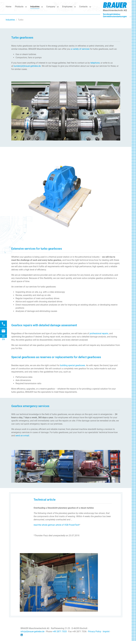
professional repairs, (99, 320)
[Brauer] (115, 6)
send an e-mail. (22, 422)
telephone (95, 63)
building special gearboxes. (73, 351)
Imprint (106, 618)
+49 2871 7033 (59, 618)
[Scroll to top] (128, 633)
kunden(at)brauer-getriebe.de (27, 66)
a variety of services (80, 49)
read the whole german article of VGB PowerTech (56, 511)
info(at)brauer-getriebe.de (32, 618)
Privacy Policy (94, 618)
